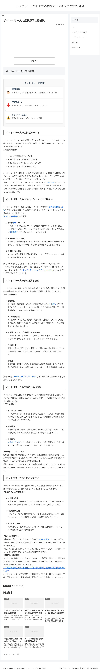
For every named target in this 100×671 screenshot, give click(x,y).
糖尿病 (23, 377)
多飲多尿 (50, 182)
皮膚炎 (10, 442)
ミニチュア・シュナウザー (33, 270)
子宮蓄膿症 (32, 377)
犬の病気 (8, 586)
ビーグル (49, 270)
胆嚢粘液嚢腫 (44, 539)
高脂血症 (52, 304)
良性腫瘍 (13, 232)
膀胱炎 (17, 442)
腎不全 (16, 377)
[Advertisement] (34, 40)
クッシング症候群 (10, 216)
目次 (32, 61)
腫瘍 (15, 223)
